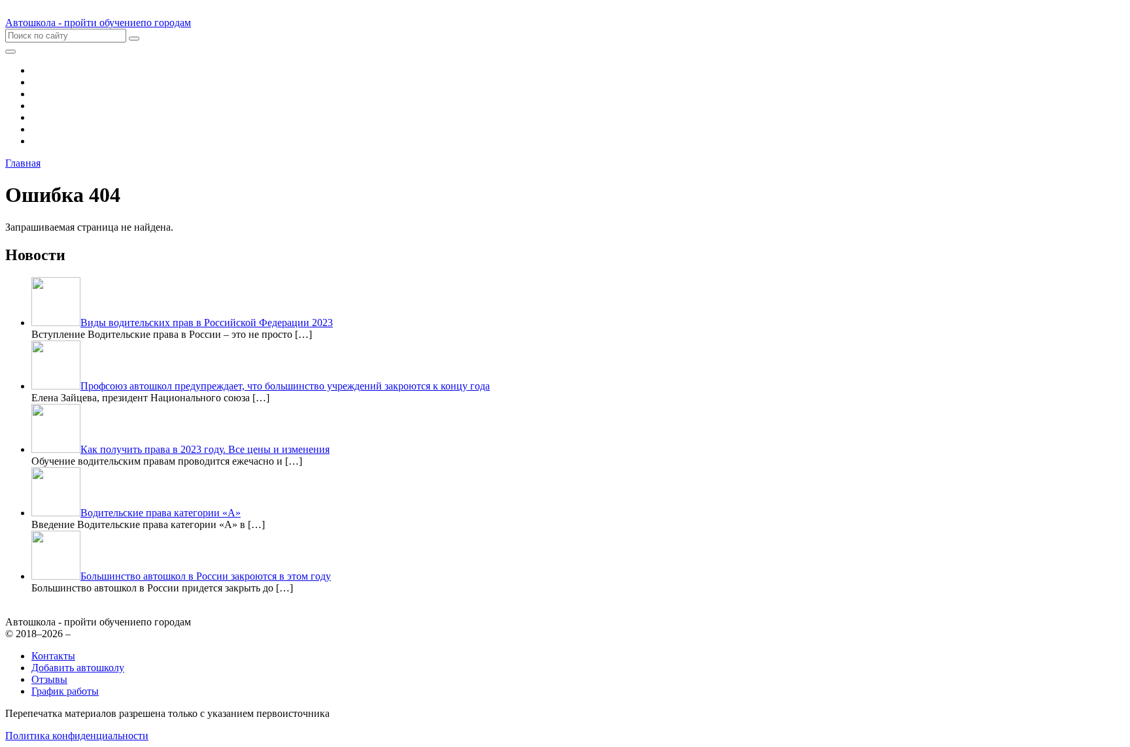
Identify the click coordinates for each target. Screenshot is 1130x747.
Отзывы (49, 679)
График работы (65, 691)
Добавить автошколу (77, 667)
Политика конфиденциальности (76, 735)
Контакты (53, 655)
